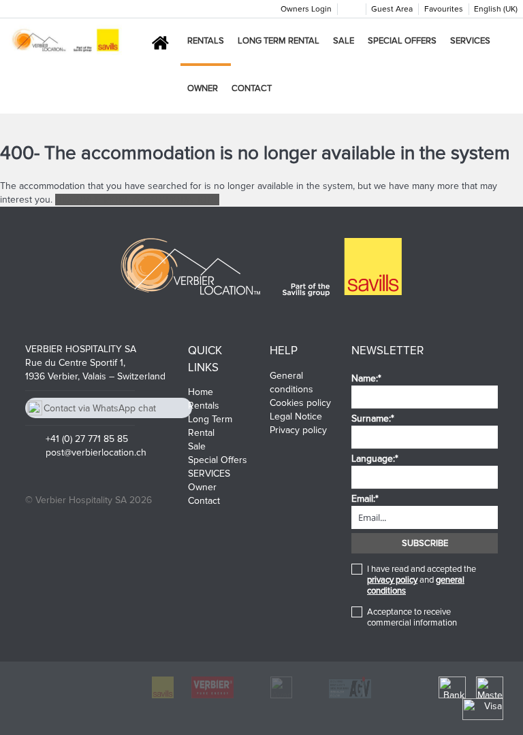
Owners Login (306, 9)
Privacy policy (298, 430)
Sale (343, 40)
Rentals (205, 40)
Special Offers (402, 40)
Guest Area (392, 9)
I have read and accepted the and (421, 580)
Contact (252, 88)
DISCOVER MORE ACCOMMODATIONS (137, 199)
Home (200, 392)
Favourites (443, 9)
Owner (202, 88)
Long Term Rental (278, 40)
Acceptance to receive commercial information (412, 617)
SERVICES (470, 40)
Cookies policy (300, 403)
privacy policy (392, 580)
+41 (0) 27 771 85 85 (87, 439)
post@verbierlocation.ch (96, 452)
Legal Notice (296, 416)
